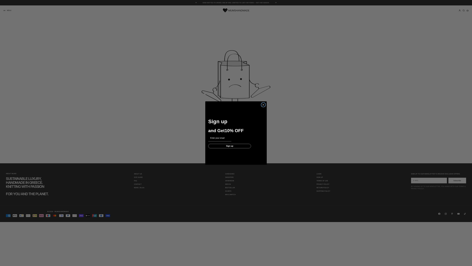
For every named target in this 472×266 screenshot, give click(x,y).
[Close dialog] (263, 105)
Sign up (229, 146)
